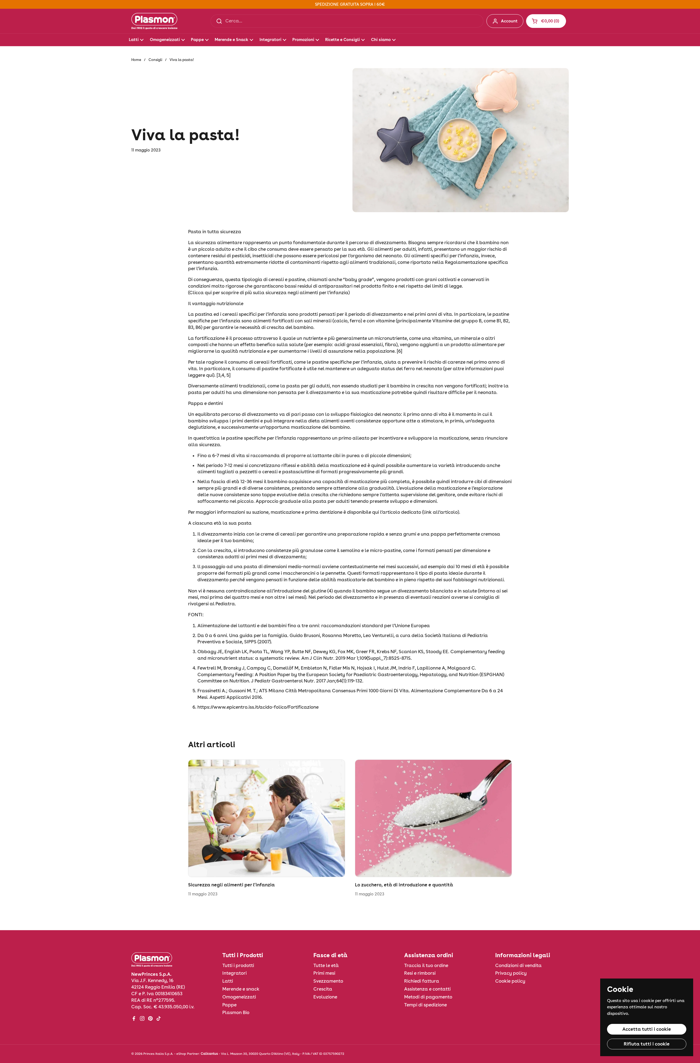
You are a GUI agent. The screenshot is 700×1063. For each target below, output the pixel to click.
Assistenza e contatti (427, 989)
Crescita (322, 989)
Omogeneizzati (239, 997)
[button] (546, 21)
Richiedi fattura (421, 981)
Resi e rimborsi (420, 973)
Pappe (229, 1004)
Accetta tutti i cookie (646, 1029)
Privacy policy (511, 973)
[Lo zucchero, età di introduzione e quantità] (433, 818)
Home (136, 60)
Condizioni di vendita (518, 965)
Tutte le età (326, 965)
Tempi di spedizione (425, 1004)
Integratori (234, 973)
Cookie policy (510, 981)
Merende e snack (240, 989)
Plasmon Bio (235, 1012)
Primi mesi (324, 973)
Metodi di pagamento (428, 997)
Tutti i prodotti (238, 965)
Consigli (155, 60)
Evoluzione (325, 997)
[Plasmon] (154, 21)
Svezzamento (328, 981)
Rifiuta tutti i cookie (647, 1044)
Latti (227, 981)
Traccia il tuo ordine (426, 965)
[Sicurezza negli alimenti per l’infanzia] (266, 818)
